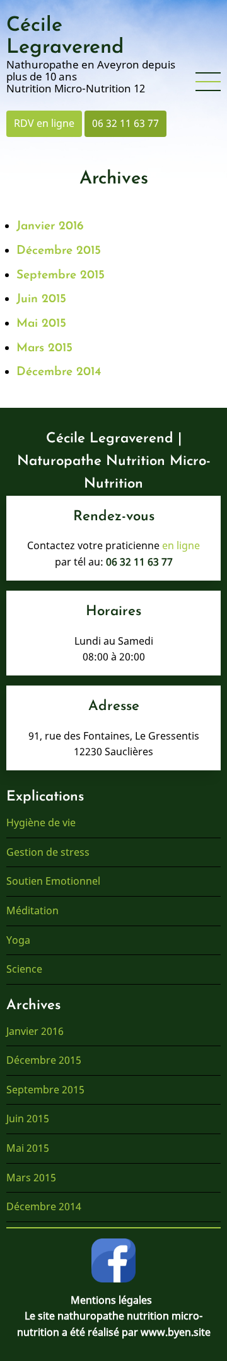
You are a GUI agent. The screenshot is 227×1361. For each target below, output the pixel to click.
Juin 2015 (41, 299)
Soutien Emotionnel (53, 881)
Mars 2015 (44, 348)
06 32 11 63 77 (125, 123)
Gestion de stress (48, 852)
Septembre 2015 (60, 275)
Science (24, 969)
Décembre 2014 (58, 372)
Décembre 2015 (58, 251)
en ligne (181, 545)
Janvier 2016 (50, 226)
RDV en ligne (44, 123)
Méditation (32, 910)
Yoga (18, 940)
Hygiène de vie (41, 822)
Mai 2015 (41, 324)
